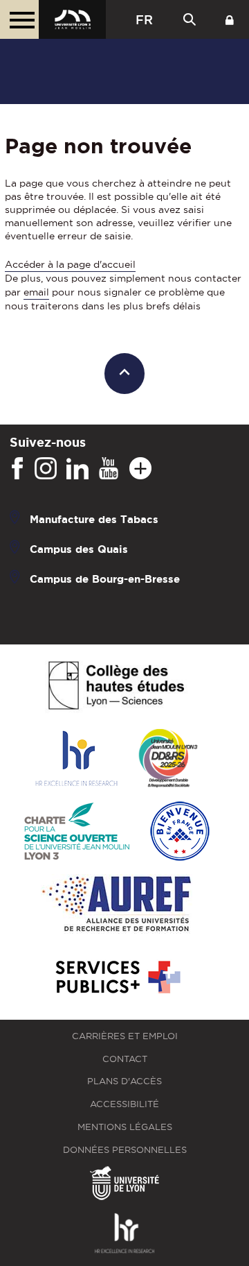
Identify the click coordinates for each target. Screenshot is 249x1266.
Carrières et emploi (125, 1036)
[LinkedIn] (77, 469)
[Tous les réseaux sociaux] (140, 469)
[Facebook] (17, 469)
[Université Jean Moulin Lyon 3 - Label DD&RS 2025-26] (168, 759)
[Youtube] (109, 469)
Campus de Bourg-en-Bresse (105, 579)
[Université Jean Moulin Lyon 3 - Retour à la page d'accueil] (72, 19)
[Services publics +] (116, 978)
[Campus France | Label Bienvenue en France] (180, 832)
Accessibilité (124, 1104)
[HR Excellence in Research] (76, 759)
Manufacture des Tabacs (94, 519)
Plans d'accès (124, 1081)
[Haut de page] (124, 373)
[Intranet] (229, 19)
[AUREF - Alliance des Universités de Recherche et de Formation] (116, 905)
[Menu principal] (19, 19)
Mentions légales (124, 1126)
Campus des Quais (79, 549)
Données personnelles (125, 1149)
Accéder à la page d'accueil (70, 264)
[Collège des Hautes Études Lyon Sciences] (116, 686)
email (36, 292)
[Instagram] (46, 469)
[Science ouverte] (77, 832)
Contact (124, 1058)
